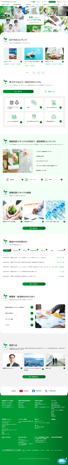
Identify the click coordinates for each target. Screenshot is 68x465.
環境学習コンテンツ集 (41, 170)
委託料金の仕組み (21, 402)
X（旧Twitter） (52, 391)
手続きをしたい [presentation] (51, 91)
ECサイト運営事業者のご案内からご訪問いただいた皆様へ (42, 437)
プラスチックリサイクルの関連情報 (57, 410)
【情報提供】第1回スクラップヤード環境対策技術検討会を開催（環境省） (22, 271)
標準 (33, 1)
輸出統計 (52, 411)
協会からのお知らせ (6, 437)
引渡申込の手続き (38, 402)
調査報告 (52, 414)
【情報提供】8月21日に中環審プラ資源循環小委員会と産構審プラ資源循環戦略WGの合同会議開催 (26, 262)
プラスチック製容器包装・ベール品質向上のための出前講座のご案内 (25, 444)
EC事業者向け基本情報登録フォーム (41, 440)
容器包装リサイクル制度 (5, 4)
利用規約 (23, 450)
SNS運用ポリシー (43, 450)
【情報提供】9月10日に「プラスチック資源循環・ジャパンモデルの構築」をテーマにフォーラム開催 (27, 257)
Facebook (38, 391)
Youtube (26, 391)
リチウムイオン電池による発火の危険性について (46, 165)
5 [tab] (27, 72)
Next (43, 73)
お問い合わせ (45, 1)
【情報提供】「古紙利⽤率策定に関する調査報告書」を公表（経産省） (21, 276)
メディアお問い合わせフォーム (23, 440)
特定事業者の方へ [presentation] (16, 250)
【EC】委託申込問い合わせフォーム (41, 442)
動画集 (50, 179)
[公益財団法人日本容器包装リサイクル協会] (8, 1)
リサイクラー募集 (56, 4)
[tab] (18, 91)
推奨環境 (48, 450)
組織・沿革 (36, 425)
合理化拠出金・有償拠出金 (55, 405)
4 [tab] (25, 72)
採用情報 (53, 419)
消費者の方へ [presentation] (44, 250)
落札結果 (52, 408)
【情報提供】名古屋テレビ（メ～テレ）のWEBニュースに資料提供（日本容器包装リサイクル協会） (26, 266)
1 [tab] (20, 72)
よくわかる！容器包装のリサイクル (44, 151)
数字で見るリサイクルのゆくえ (7, 404)
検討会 (52, 413)
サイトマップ (24, 451)
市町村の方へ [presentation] (26, 250)
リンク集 (51, 450)
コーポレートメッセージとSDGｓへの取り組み (42, 423)
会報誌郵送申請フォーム (22, 442)
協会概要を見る (35, 376)
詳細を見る (35, 228)
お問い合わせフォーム (22, 439)
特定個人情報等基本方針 (35, 450)
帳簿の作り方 (20, 404)
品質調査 (36, 405)
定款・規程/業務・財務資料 (39, 426)
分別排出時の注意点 (5, 422)
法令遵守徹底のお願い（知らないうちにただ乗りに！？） (9, 430)
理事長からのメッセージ (39, 421)
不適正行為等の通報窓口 (56, 437)
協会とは (65, 4)
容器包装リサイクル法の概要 (6, 402)
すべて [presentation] (8, 250)
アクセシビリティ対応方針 (58, 450)
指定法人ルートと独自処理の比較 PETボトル (42, 408)
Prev (34, 73)
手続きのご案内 (20, 405)
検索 (65, 2)
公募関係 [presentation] (51, 250)
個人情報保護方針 (28, 450)
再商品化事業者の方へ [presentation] (34, 250)
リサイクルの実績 (54, 402)
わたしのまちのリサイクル (42, 161)
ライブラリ (37, 4)
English (39, 1)
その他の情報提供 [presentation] (61, 250)
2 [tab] (22, 72)
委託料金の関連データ (55, 404)
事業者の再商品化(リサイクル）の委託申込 (14, 307)
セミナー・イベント (33, 179)
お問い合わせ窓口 (22, 437)
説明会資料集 (53, 416)
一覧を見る (35, 284)
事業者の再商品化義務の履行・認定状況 (58, 407)
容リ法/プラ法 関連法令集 (6, 405)
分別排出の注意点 (40, 156)
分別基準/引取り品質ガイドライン (40, 404)
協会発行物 (12, 179)
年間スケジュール (38, 428)
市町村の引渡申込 (28, 4)
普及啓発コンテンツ (46, 4)
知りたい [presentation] (20, 91)
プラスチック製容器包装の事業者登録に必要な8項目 (25, 422)
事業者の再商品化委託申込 (17, 4)
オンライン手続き (51, 1)
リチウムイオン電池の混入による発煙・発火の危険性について (9, 425)
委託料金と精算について (22, 407)
